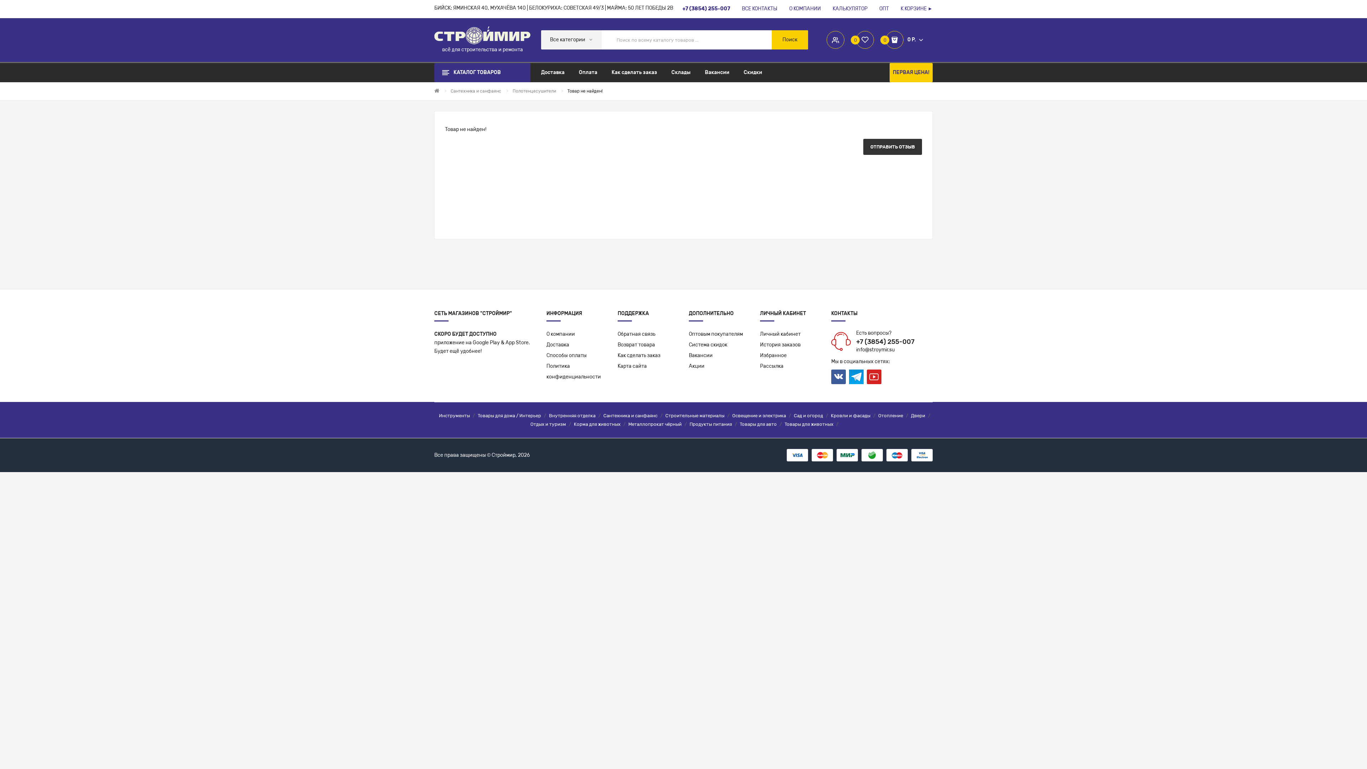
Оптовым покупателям (716, 334)
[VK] (838, 377)
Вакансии (701, 355)
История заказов (780, 345)
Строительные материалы (694, 415)
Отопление (890, 415)
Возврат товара (636, 345)
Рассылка (772, 366)
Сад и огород (808, 415)
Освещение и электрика (759, 415)
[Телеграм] (856, 377)
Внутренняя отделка (572, 415)
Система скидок (708, 345)
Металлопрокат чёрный (655, 424)
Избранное (773, 355)
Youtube (874, 377)
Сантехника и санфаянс (630, 415)
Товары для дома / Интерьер (509, 415)
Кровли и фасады (850, 415)
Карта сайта (632, 366)
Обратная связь (636, 334)
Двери (918, 415)
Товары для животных (809, 424)
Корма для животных (597, 424)
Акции (697, 366)
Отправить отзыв (892, 147)
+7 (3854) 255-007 (885, 342)
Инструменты (454, 415)
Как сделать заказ (639, 355)
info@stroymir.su (875, 350)
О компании (560, 334)
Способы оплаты (566, 355)
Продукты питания (711, 424)
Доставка (557, 345)
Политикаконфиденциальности (573, 371)
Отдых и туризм (548, 424)
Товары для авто (758, 424)
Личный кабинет (780, 334)
